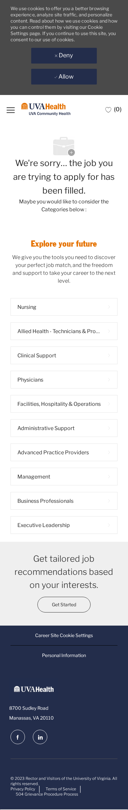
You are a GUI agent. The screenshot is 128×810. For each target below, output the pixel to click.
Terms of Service (61, 788)
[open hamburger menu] (11, 109)
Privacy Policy (23, 788)
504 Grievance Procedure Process (47, 794)
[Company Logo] (46, 109)
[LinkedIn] (40, 737)
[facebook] (18, 737)
